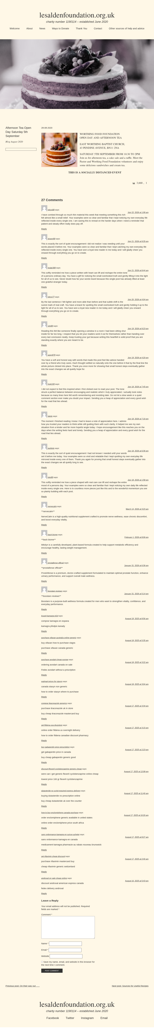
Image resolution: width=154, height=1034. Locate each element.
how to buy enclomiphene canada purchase (59, 813)
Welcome (15, 28)
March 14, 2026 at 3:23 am (137, 509)
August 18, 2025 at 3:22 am (136, 662)
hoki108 (51, 384)
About (29, 28)
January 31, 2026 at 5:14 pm (136, 594)
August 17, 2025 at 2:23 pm (136, 750)
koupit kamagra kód (49, 616)
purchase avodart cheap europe (54, 660)
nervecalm (52, 506)
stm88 (50, 326)
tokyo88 (51, 210)
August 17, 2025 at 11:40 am (136, 793)
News (42, 28)
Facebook (52, 1018)
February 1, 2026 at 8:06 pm (136, 537)
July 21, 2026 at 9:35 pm (138, 241)
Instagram (87, 1018)
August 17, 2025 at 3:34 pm (136, 706)
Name (44, 943)
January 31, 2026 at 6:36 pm (136, 566)
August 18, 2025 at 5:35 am (136, 640)
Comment (46, 914)
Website (45, 956)
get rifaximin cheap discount (53, 856)
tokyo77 (51, 297)
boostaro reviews (55, 591)
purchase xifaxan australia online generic (58, 638)
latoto (50, 416)
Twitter (70, 1018)
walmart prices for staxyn (51, 681)
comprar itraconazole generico (54, 703)
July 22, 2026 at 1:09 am (138, 212)
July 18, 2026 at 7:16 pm (138, 419)
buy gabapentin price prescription (55, 747)
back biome (53, 535)
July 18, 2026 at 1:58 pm (138, 480)
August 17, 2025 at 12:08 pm (136, 772)
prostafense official (56, 563)
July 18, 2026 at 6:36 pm (138, 451)
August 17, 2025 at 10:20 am (136, 815)
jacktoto (51, 448)
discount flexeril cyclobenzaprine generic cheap (61, 769)
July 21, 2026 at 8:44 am (138, 270)
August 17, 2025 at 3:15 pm (136, 728)
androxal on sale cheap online (54, 878)
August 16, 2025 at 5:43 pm (136, 881)
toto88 (50, 477)
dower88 (51, 239)
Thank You (81, 28)
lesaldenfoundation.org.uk (77, 14)
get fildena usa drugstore (51, 725)
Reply (44, 229)
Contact (98, 28)
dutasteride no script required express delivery (60, 791)
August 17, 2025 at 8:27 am (136, 837)
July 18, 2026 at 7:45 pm (138, 387)
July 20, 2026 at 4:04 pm (138, 300)
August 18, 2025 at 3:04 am (136, 684)
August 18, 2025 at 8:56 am (136, 619)
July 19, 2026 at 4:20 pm (138, 358)
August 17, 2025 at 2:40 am (136, 859)
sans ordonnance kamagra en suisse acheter (60, 834)
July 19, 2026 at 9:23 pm (138, 329)
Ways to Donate (60, 28)
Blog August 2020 (14, 141)
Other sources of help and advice (126, 28)
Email (44, 950)
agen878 (51, 355)
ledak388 (52, 268)
